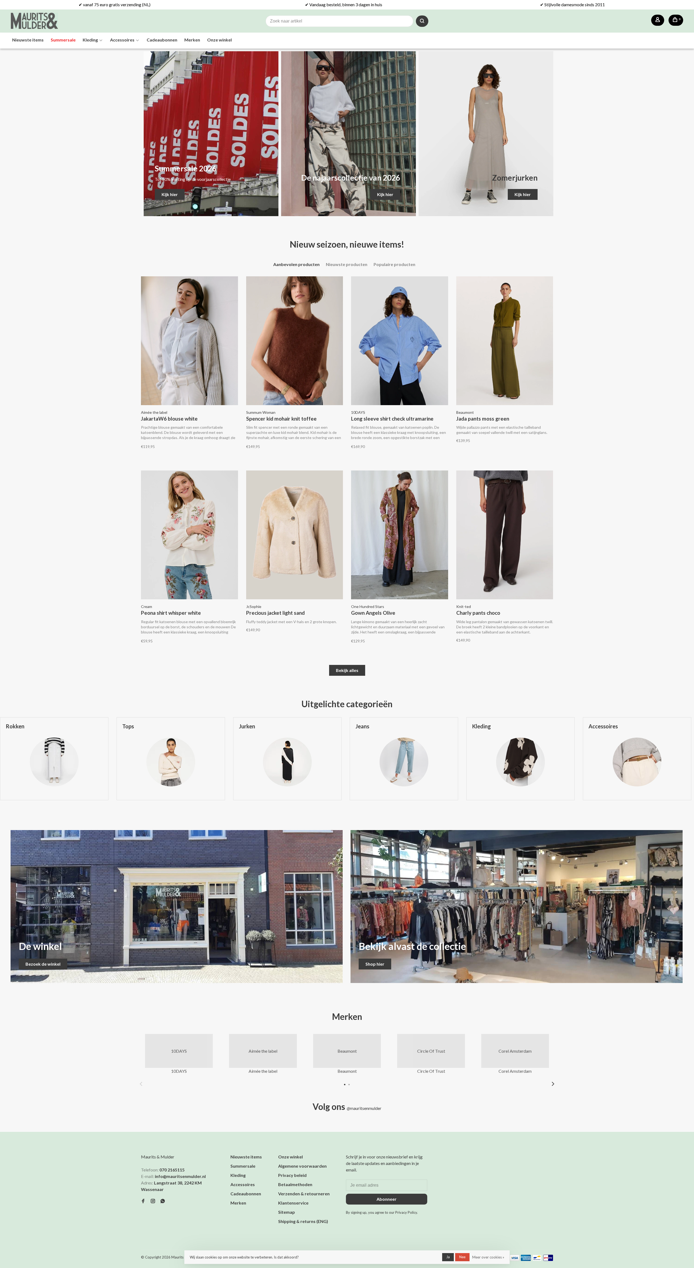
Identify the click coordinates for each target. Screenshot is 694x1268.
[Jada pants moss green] (504, 341)
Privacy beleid (292, 1175)
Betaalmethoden (295, 1184)
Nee (462, 1257)
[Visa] (515, 1259)
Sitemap (286, 1212)
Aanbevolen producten (296, 264)
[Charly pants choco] (504, 535)
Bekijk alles (347, 670)
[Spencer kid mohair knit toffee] (294, 341)
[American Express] (526, 1259)
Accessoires (122, 39)
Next (553, 1084)
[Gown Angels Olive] (399, 535)
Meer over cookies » (488, 1257)
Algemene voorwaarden (302, 1165)
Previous (141, 1084)
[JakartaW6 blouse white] (189, 341)
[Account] (657, 20)
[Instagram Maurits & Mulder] (153, 1201)
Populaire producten (394, 264)
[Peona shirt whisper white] (189, 535)
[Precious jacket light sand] (294, 535)
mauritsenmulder (364, 1108)
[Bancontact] (537, 1259)
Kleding (90, 39)
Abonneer (387, 1199)
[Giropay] (548, 1259)
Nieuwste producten (346, 264)
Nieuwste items (28, 39)
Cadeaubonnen (162, 39)
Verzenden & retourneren (304, 1193)
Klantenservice (293, 1202)
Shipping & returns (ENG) (303, 1221)
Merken (192, 39)
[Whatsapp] (162, 1201)
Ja (448, 1257)
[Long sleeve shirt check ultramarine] (399, 341)
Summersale (63, 39)
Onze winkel (219, 39)
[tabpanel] (171, 762)
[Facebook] (143, 1201)
